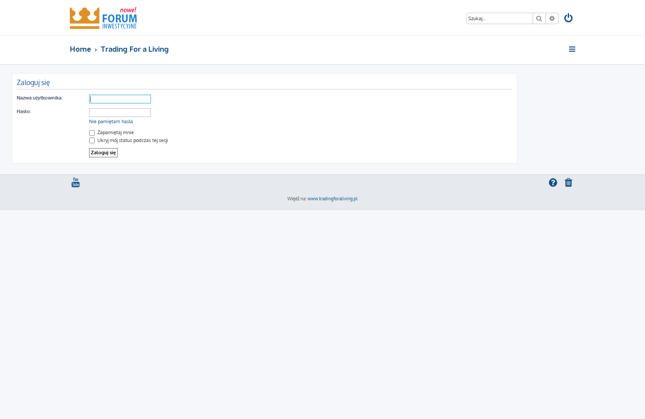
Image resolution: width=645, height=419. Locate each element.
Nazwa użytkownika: (39, 98)
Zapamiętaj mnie (115, 132)
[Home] (103, 17)
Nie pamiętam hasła (111, 121)
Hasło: (24, 111)
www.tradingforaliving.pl (333, 198)
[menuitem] (569, 19)
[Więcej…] (572, 49)
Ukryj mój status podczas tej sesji (132, 140)
